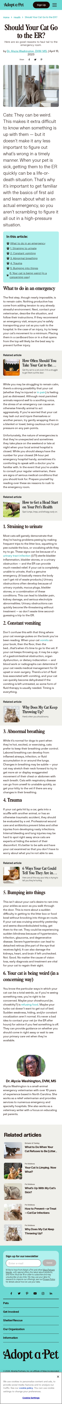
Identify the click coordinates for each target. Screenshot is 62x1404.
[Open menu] (54, 5)
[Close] (58, 1376)
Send (49, 1262)
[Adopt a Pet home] (14, 5)
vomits (44, 640)
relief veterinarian (28, 1098)
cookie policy (26, 1388)
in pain (41, 392)
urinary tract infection (17, 555)
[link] (49, 1279)
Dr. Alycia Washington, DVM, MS (27, 51)
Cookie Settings (31, 1398)
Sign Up (41, 4)
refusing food (29, 1004)
